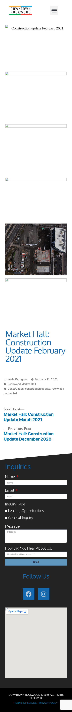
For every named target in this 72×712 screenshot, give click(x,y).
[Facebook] (28, 594)
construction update (37, 388)
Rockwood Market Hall (22, 384)
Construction (16, 388)
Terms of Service (25, 702)
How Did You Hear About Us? (28, 548)
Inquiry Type (15, 504)
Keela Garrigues (17, 379)
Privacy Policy (48, 702)
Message (12, 526)
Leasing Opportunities (26, 510)
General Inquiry (20, 517)
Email (10, 490)
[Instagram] (43, 594)
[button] (54, 10)
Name (10, 476)
